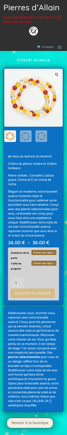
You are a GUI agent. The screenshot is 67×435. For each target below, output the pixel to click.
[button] (56, 74)
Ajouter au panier (33, 293)
